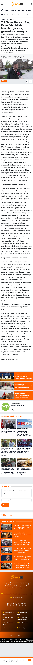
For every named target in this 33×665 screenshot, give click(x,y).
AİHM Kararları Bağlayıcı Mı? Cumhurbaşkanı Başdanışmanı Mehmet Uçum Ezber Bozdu (15, 661)
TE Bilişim (20, 635)
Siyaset (28, 10)
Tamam (30, 641)
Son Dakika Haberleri (10, 628)
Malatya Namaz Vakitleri (8, 618)
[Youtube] (16, 604)
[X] (10, 604)
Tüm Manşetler (23, 622)
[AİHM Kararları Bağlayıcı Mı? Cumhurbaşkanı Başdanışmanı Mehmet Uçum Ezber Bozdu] (8, 423)
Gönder (5, 505)
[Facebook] (7, 604)
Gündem (21, 10)
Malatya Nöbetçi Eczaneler (8, 613)
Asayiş (13, 10)
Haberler (3, 19)
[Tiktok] (19, 604)
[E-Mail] (12, 409)
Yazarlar (6, 10)
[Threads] (22, 604)
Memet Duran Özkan (17, 405)
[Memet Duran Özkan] (5, 406)
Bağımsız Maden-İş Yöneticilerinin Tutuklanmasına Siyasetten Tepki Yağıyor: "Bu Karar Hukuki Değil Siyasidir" (16, 15)
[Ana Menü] (2, 4)
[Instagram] (13, 604)
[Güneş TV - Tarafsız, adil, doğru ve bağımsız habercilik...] (16, 4)
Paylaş (5, 81)
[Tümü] (31, 515)
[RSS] (25, 604)
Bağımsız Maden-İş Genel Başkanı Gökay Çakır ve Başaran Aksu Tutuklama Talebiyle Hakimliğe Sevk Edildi (8, 471)
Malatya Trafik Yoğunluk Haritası (22, 618)
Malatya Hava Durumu (22, 613)
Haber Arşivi (22, 628)
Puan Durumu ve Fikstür (8, 623)
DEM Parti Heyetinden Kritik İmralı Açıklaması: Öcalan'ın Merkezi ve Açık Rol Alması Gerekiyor (24, 471)
